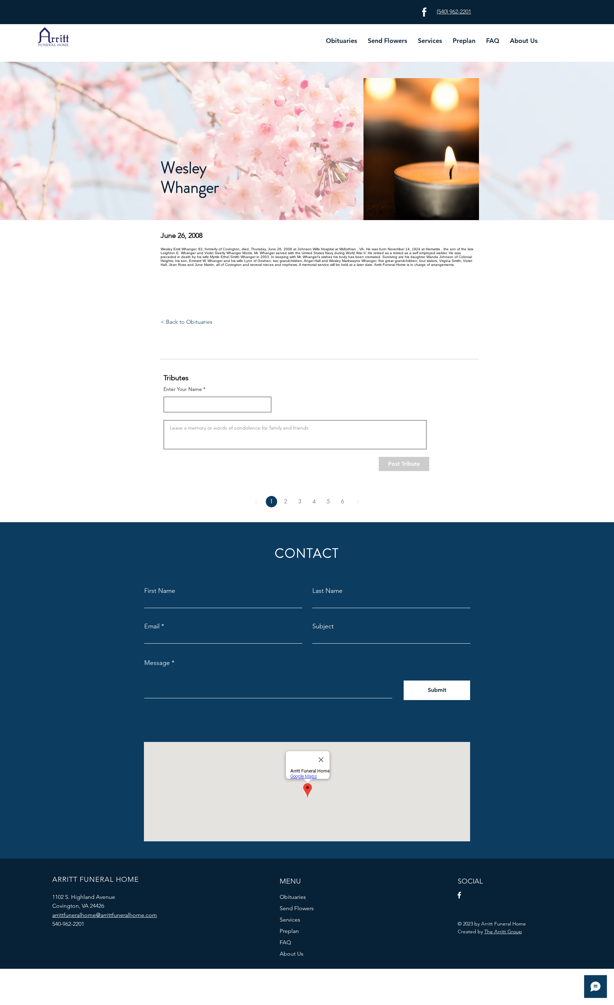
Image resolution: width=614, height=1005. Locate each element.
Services (290, 919)
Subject (323, 626)
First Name (159, 591)
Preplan (289, 931)
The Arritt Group (503, 931)
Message (157, 663)
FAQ (285, 942)
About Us (291, 953)
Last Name (327, 591)
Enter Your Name (182, 389)
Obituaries (293, 897)
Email (152, 626)
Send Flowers (297, 908)
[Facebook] (459, 895)
